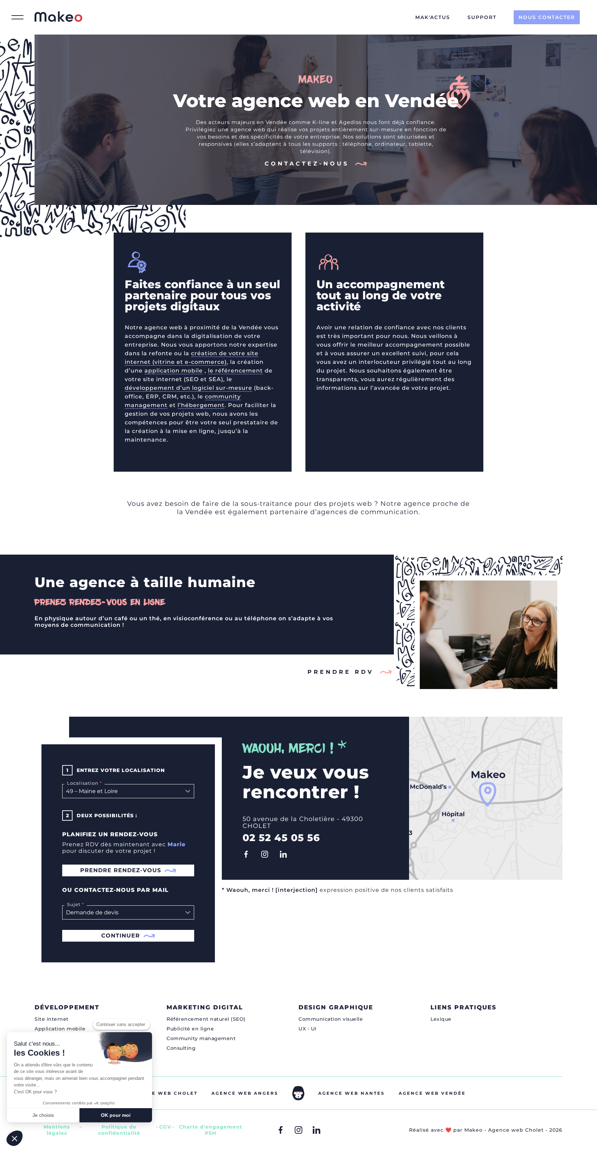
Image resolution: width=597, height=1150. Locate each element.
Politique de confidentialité (119, 1130)
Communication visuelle (330, 1019)
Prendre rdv (340, 672)
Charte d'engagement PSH (210, 1130)
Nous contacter (547, 17)
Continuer (120, 935)
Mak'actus (432, 17)
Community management (201, 1038)
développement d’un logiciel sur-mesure (188, 388)
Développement (67, 1007)
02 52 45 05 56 (281, 837)
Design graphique (335, 1007)
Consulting (181, 1048)
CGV (165, 1127)
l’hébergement (201, 405)
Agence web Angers (244, 1093)
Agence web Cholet (164, 1093)
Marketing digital (205, 1007)
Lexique (441, 1019)
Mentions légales (57, 1130)
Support (481, 17)
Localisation (81, 783)
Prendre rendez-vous (120, 870)
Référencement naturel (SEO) (206, 1019)
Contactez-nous (307, 163)
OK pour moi (116, 1115)
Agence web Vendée (432, 1093)
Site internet (52, 1019)
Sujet (72, 904)
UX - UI (307, 1029)
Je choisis (43, 1115)
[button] (14, 1138)
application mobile (173, 370)
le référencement (235, 370)
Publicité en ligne (190, 1029)
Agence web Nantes (351, 1093)
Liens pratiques (463, 1007)
